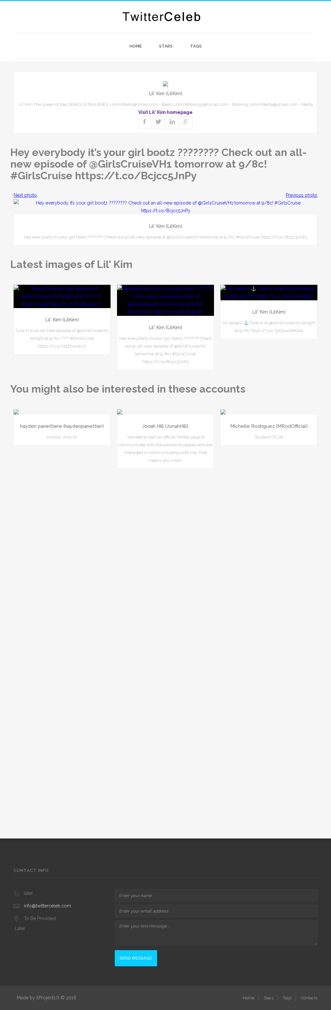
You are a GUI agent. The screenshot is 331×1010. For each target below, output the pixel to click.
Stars (166, 46)
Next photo (25, 195)
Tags (196, 46)
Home (136, 46)
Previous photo (301, 195)
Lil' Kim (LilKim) (165, 93)
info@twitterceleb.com (47, 905)
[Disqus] (165, 556)
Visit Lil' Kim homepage (165, 112)
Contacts (309, 997)
